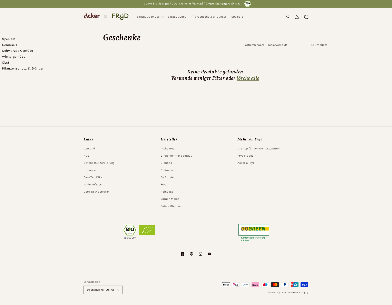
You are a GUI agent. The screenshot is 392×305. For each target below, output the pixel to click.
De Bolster (168, 177)
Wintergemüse (13, 56)
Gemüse (10, 45)
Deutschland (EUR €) (100, 289)
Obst (5, 62)
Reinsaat (167, 191)
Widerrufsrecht (94, 184)
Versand (89, 148)
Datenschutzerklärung (99, 163)
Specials (9, 39)
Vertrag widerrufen (97, 191)
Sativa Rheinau (171, 206)
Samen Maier (170, 199)
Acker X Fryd (246, 163)
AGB (86, 155)
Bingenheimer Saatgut (176, 155)
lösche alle (248, 78)
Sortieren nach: (254, 45)
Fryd (164, 184)
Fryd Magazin (246, 155)
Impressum (91, 170)
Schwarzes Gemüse (17, 51)
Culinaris (167, 170)
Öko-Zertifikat (94, 177)
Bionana (166, 163)
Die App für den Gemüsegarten (258, 148)
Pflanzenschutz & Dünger (23, 68)
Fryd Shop (282, 292)
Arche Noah (169, 148)
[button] (149, 16)
